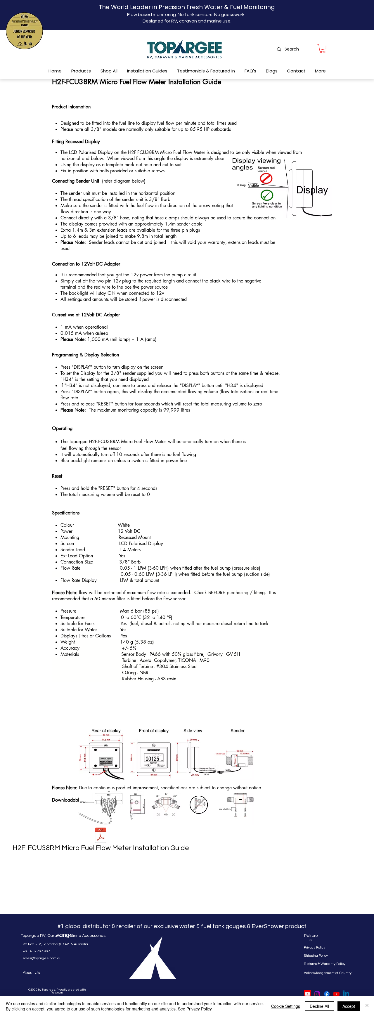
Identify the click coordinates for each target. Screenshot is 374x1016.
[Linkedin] (346, 994)
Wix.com (57, 992)
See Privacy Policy (195, 1009)
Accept (348, 1006)
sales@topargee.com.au (42, 958)
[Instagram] (317, 994)
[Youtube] (307, 994)
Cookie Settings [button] (285, 1006)
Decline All (319, 1006)
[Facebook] (326, 994)
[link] (322, 48)
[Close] (366, 1006)
